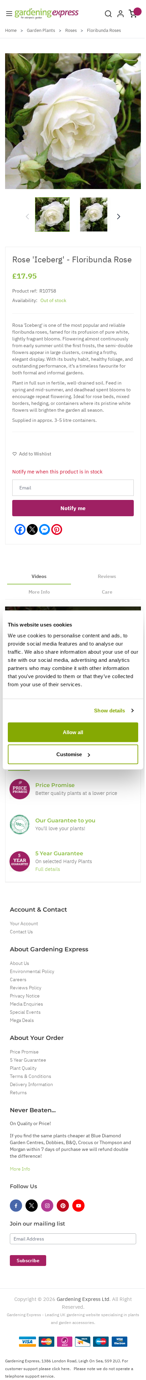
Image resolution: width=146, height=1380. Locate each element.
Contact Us (21, 932)
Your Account (24, 923)
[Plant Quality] (20, 824)
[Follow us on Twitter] (31, 1205)
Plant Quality (23, 1068)
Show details (109, 710)
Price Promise (24, 1052)
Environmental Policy (32, 971)
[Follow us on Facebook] (16, 1205)
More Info (20, 1169)
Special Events (25, 1012)
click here (61, 1368)
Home (11, 30)
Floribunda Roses (104, 30)
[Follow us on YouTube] (78, 1205)
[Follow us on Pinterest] (63, 1205)
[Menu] (9, 14)
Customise (69, 754)
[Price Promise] (20, 789)
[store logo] (47, 13)
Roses (71, 30)
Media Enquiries (26, 1004)
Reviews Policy (25, 988)
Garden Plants (41, 30)
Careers (18, 979)
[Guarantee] (20, 861)
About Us (19, 963)
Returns (18, 1092)
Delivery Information (31, 1084)
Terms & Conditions (30, 1076)
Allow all (73, 732)
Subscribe (28, 1260)
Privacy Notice (25, 996)
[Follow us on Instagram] (47, 1205)
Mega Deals (22, 1020)
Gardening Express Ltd (83, 1299)
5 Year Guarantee (28, 1060)
